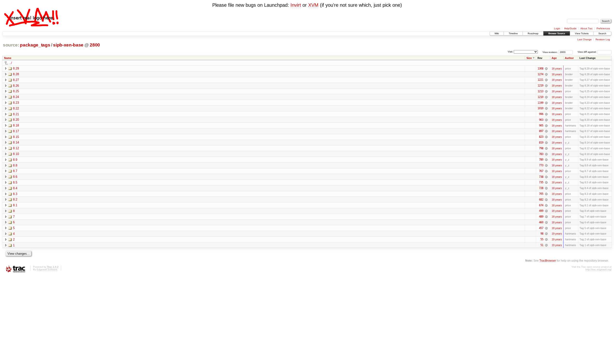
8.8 (15, 165)
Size (529, 58)
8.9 (15, 159)
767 (541, 171)
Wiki (497, 33)
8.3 (15, 194)
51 (541, 245)
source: (11, 44)
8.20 (16, 119)
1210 (540, 97)
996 (541, 114)
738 (541, 176)
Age (554, 58)
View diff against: (587, 52)
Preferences (603, 28)
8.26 (16, 85)
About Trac (586, 28)
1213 (540, 91)
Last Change (584, 39)
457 (541, 228)
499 (541, 211)
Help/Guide (570, 28)
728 (541, 188)
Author (569, 58)
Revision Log (603, 39)
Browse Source (556, 33)
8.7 (15, 171)
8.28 (16, 74)
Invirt (295, 5)
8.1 (15, 205)
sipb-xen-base (68, 44)
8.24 (16, 97)
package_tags (35, 44)
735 (541, 182)
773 (541, 165)
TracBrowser (547, 260)
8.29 (16, 68)
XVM (313, 5)
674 (541, 205)
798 (541, 148)
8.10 (16, 154)
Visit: (510, 51)
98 (541, 233)
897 (541, 131)
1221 (540, 79)
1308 (540, 68)
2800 (95, 44)
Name (7, 58)
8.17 (16, 131)
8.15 (16, 137)
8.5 (15, 182)
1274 (540, 74)
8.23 (16, 102)
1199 (540, 102)
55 (541, 239)
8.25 (16, 91)
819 (541, 142)
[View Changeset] (546, 68)
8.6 (15, 176)
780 (541, 159)
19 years (557, 233)
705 (541, 194)
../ (10, 63)
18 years (557, 68)
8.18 (16, 125)
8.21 (16, 114)
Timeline (513, 33)
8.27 (16, 80)
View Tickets (582, 33)
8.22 (16, 108)
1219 (540, 85)
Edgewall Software (47, 269)
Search (602, 33)
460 (541, 222)
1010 (540, 108)
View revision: (550, 52)
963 (541, 119)
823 (541, 136)
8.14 (16, 142)
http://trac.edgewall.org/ (598, 269)
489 (541, 216)
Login (557, 28)
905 (541, 125)
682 (541, 199)
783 (541, 154)
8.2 (15, 199)
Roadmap (533, 33)
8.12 (16, 148)
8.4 (15, 188)
